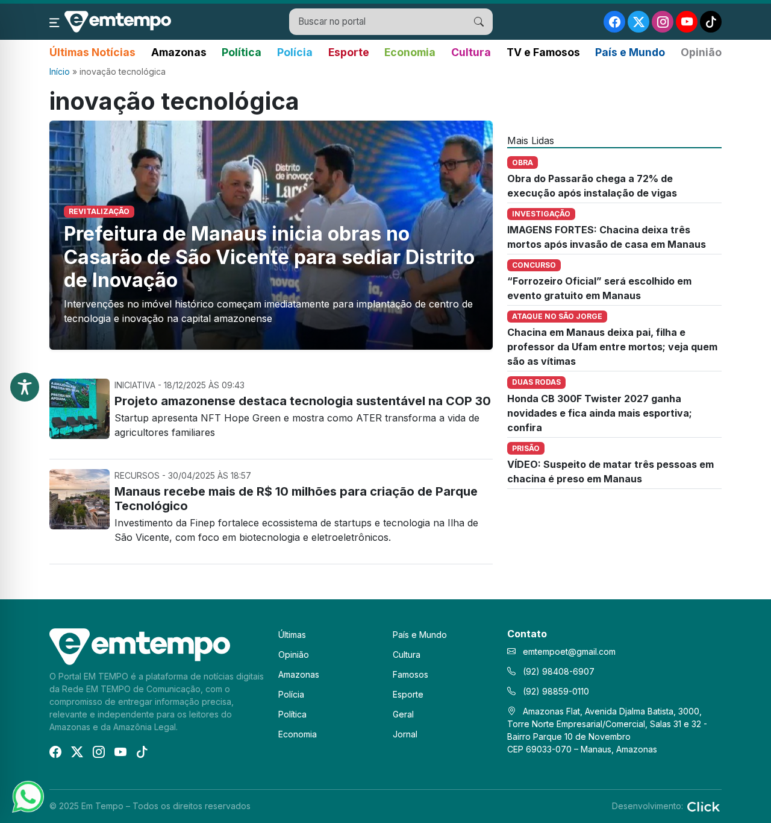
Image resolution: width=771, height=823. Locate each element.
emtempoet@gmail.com (569, 651)
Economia (409, 52)
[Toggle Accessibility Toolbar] (24, 387)
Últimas (292, 634)
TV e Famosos (543, 52)
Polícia (295, 52)
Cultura (471, 52)
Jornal (405, 734)
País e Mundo (630, 52)
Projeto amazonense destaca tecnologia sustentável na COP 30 (302, 401)
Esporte (348, 52)
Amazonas (179, 52)
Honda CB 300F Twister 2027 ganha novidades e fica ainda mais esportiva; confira (599, 413)
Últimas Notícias (92, 52)
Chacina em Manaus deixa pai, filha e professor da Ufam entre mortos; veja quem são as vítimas (612, 346)
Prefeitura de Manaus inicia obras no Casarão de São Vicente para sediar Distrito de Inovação (269, 257)
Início (59, 71)
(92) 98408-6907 (557, 671)
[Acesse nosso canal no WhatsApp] (27, 796)
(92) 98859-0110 (554, 691)
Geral (403, 714)
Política (241, 52)
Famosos (410, 674)
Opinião (701, 52)
